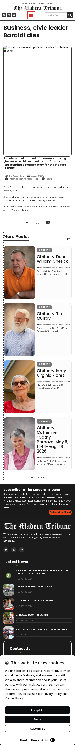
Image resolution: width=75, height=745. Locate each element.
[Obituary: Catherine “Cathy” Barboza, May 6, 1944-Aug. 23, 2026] (19, 443)
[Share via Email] (48, 222)
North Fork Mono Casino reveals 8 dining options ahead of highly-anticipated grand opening (42, 571)
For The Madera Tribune (48, 267)
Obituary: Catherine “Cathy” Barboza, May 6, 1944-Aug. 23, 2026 (52, 440)
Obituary (44, 250)
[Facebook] (4, 15)
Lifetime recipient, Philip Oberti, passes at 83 (36, 600)
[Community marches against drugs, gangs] (8, 590)
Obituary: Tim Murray (50, 316)
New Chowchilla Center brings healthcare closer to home (42, 629)
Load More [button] (37, 477)
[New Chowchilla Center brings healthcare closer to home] (8, 632)
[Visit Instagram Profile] (37, 222)
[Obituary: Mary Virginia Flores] (19, 386)
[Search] (70, 15)
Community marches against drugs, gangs (34, 586)
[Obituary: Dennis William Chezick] (19, 272)
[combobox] (56, 15)
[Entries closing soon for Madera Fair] (8, 618)
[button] (31, 15)
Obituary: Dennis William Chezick (53, 259)
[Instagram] (9, 15)
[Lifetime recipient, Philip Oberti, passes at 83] (8, 604)
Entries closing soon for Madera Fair (32, 615)
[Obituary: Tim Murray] (19, 329)
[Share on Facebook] (27, 222)
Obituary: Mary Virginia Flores (51, 373)
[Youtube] (14, 15)
